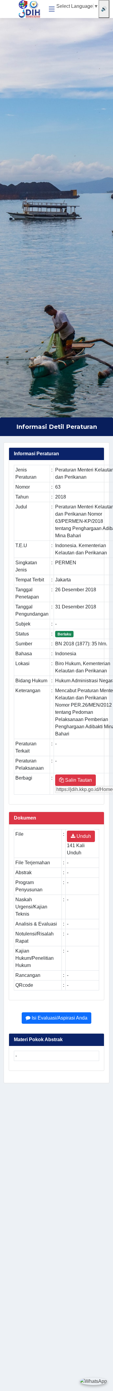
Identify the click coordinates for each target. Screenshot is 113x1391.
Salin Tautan (78, 780)
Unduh (83, 836)
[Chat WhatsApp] (93, 1381)
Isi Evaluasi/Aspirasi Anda (58, 1017)
